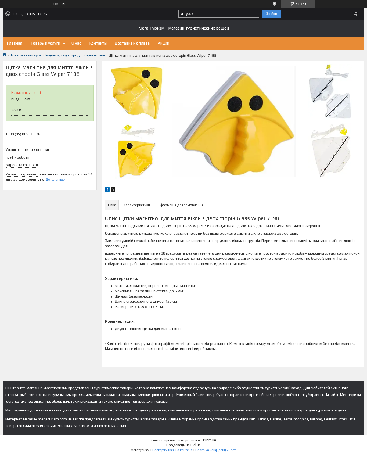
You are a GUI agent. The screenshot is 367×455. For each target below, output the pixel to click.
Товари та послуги (25, 55)
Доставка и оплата (132, 43)
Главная (14, 43)
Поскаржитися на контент (172, 450)
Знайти (271, 14)
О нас (76, 43)
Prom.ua (209, 440)
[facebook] (107, 190)
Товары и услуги (45, 43)
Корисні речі (94, 55)
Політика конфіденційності (215, 450)
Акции (163, 43)
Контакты (98, 43)
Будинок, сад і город (62, 55)
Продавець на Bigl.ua (183, 445)
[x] (113, 190)
